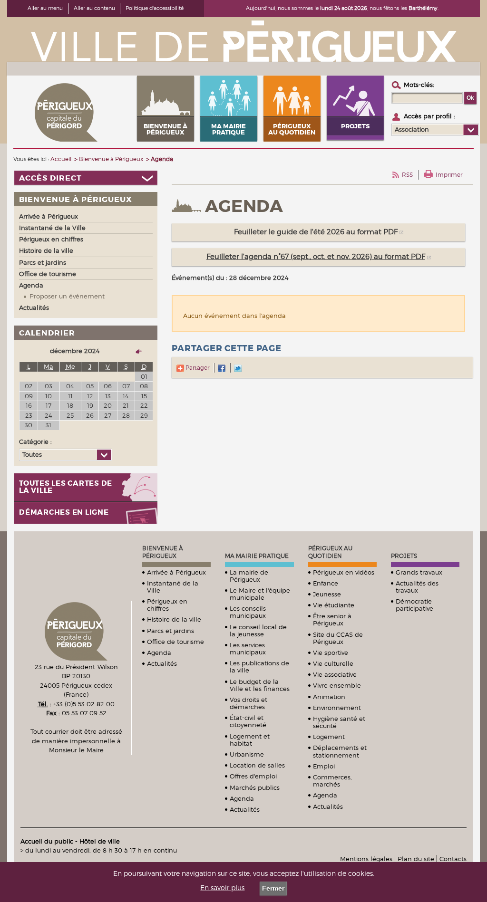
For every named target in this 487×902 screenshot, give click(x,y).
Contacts (453, 859)
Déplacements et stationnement (340, 751)
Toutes (32, 454)
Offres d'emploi (253, 776)
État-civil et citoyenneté (248, 721)
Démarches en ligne (64, 512)
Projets (404, 555)
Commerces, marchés (332, 780)
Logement (329, 736)
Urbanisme (247, 754)
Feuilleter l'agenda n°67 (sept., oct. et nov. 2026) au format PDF (315, 256)
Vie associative (335, 674)
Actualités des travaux (417, 586)
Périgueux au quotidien (330, 552)
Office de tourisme (175, 641)
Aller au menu (45, 8)
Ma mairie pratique (257, 555)
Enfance (325, 583)
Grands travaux (419, 572)
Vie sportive (330, 652)
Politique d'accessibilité (155, 8)
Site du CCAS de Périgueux (338, 638)
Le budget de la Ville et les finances (260, 685)
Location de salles (257, 765)
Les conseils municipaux (248, 612)
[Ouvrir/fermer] (85, 178)
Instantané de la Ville (172, 586)
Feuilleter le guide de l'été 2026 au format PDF (316, 232)
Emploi (324, 766)
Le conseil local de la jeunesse (258, 630)
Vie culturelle (333, 663)
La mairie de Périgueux (249, 575)
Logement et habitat (250, 739)
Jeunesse (327, 594)
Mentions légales (366, 859)
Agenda (159, 652)
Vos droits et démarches (248, 703)
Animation (329, 696)
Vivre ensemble (337, 685)
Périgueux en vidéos (343, 572)
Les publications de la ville (259, 666)
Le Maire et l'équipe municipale (260, 593)
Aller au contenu (94, 8)
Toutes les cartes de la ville (65, 487)
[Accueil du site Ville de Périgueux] (243, 40)
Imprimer (449, 174)
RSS (407, 174)
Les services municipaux (248, 648)
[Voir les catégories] (104, 455)
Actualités (162, 663)
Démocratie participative (414, 604)
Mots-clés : (419, 84)
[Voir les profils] (470, 130)
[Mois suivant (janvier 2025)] (135, 351)
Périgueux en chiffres (167, 604)
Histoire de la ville (174, 619)
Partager (196, 367)
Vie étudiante (333, 605)
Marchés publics (255, 787)
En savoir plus (222, 888)
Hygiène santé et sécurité (339, 722)
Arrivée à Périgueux (176, 572)
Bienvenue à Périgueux (162, 552)
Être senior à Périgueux (332, 619)
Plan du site (416, 859)
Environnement (337, 707)
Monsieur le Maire (76, 750)
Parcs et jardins (170, 630)
